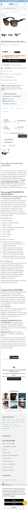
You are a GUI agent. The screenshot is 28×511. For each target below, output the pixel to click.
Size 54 (4, 145)
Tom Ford (22, 422)
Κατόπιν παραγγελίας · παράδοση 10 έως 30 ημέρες (14, 56)
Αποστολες (19, 108)
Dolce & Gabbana (6, 426)
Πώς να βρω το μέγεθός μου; (9, 103)
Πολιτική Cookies (7, 467)
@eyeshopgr (15, 391)
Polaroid (22, 419)
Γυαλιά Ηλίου (6, 458)
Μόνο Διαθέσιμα (9, 139)
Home (2, 12)
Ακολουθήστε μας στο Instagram (14, 410)
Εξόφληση (6, 111)
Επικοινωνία (6, 452)
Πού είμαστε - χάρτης (9, 480)
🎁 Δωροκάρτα (7, 484)
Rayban (4, 419)
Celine (11, 424)
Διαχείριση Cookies (8, 470)
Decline (14, 503)
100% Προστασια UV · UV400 (10, 80)
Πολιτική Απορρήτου (9, 464)
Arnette (3, 422)
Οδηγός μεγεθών (7, 96)
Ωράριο (4, 449)
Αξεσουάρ (12, 145)
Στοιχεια (5, 108)
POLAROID (11, 12)
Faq (3, 482)
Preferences (14, 507)
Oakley (8, 419)
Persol (12, 419)
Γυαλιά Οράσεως (6, 428)
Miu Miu (17, 422)
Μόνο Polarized (9, 142)
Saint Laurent (5, 424)
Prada (12, 422)
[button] (25, 22)
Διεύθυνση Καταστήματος (10, 455)
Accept (14, 500)
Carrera (17, 419)
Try (12, 108)
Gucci (8, 422)
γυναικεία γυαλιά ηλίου (17, 133)
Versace (16, 424)
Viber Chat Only (7, 444)
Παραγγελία (15, 60)
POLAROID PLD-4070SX (17, 12)
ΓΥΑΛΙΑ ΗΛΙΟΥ (6, 12)
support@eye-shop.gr (9, 446)
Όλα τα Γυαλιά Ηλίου (16, 426)
